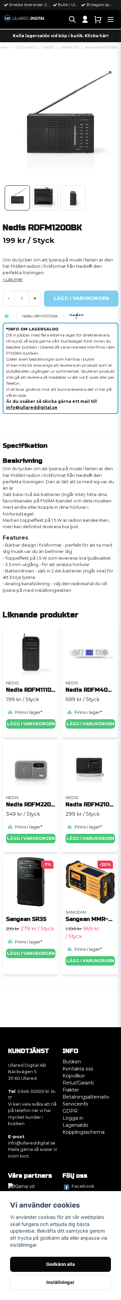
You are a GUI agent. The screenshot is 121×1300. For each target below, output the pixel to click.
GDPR (70, 1111)
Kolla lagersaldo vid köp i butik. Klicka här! (61, 35)
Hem (5, 47)
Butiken (72, 1062)
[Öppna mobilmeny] (110, 19)
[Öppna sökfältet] (72, 19)
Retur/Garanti (78, 1083)
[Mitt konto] (85, 19)
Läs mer (14, 279)
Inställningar (60, 1282)
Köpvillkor (74, 1076)
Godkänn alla (60, 1264)
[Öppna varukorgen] (97, 19)
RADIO (48, 47)
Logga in (73, 1118)
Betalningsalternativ (86, 1097)
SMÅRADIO (69, 47)
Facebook (83, 1186)
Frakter (71, 1090)
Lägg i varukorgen (31, 723)
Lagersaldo (75, 1125)
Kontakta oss (78, 1069)
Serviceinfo (75, 1104)
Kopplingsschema (84, 1132)
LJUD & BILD (26, 47)
